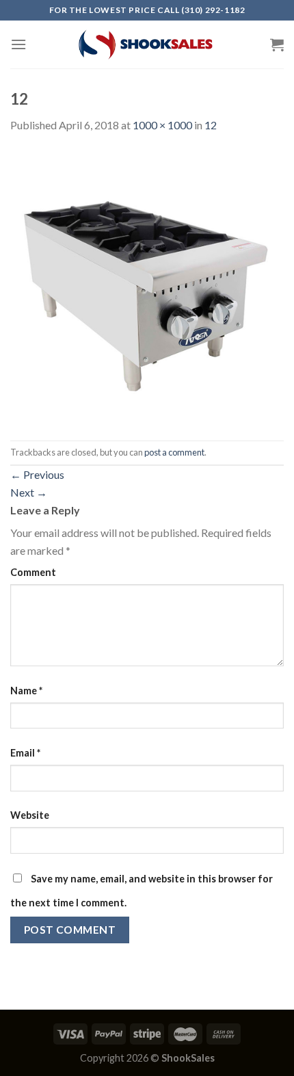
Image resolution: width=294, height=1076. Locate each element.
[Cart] (277, 44)
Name (26, 690)
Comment (33, 572)
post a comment (174, 452)
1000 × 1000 (162, 124)
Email (25, 753)
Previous (37, 474)
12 (210, 124)
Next (28, 492)
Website (29, 815)
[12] (147, 285)
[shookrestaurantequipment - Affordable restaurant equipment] (147, 44)
